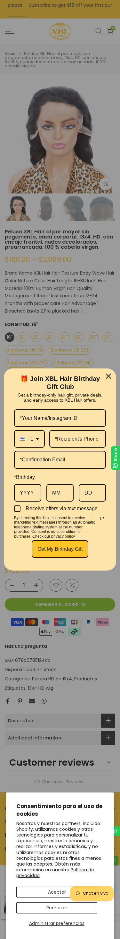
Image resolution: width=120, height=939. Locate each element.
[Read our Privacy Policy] (102, 518)
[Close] (108, 376)
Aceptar (57, 892)
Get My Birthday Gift (60, 549)
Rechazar (56, 908)
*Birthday (24, 477)
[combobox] (29, 439)
